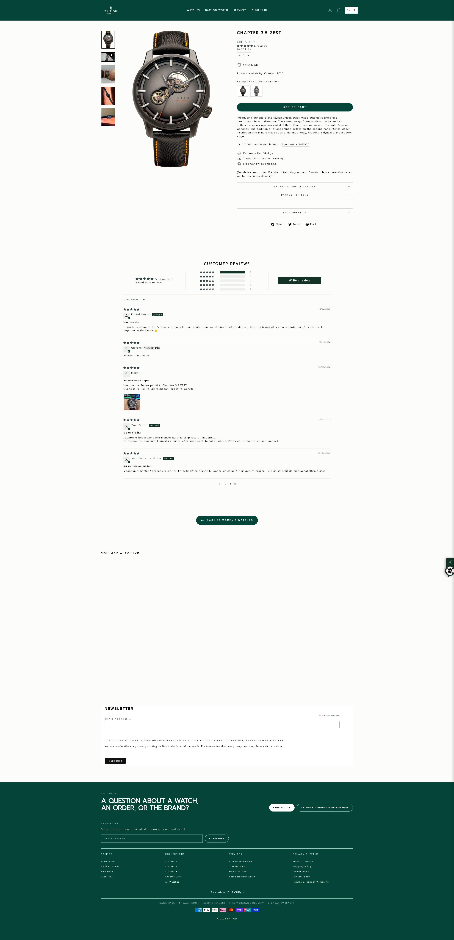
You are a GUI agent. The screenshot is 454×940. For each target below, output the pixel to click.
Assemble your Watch (242, 876)
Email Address (118, 719)
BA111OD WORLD (216, 10)
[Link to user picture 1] (131, 401)
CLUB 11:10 (259, 10)
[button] (245, 46)
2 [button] (225, 484)
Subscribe (217, 838)
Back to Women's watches (229, 520)
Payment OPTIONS (294, 195)
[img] (131, 309)
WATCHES (193, 10)
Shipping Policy (302, 866)
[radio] (243, 91)
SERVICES (240, 10)
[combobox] (351, 10)
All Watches (172, 881)
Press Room (108, 861)
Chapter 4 (171, 861)
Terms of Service (303, 861)
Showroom (107, 871)
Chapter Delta (173, 876)
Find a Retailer (238, 871)
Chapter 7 (171, 866)
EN (348, 10)
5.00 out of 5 (164, 279)
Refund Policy (301, 871)
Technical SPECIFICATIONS (295, 187)
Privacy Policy (301, 876)
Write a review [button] (299, 280)
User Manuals (237, 866)
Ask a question (295, 213)
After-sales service (240, 861)
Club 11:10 (107, 876)
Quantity (244, 49)
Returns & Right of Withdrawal (325, 807)
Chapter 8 (171, 871)
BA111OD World (110, 866)
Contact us (281, 807)
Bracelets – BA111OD (296, 144)
